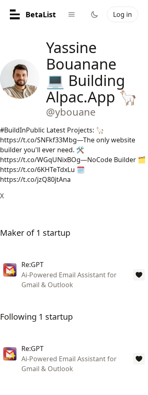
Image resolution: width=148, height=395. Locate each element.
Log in (122, 14)
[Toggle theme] (94, 14)
